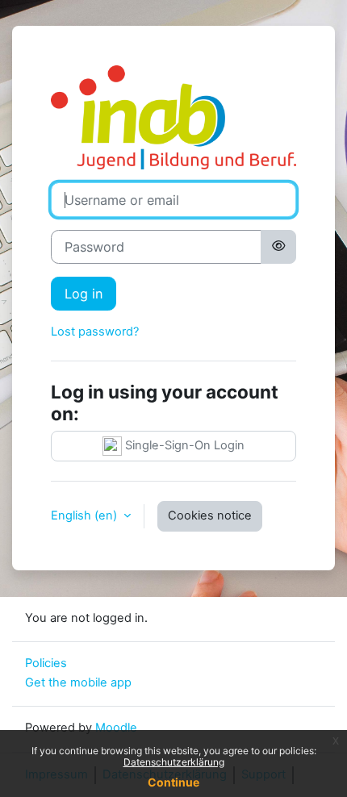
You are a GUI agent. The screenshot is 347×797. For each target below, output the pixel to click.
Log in (83, 294)
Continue (173, 782)
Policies (46, 663)
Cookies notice (210, 515)
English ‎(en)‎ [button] (85, 515)
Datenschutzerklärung (173, 762)
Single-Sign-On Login (183, 445)
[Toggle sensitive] (278, 247)
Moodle (116, 727)
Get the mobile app (78, 682)
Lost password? (95, 331)
